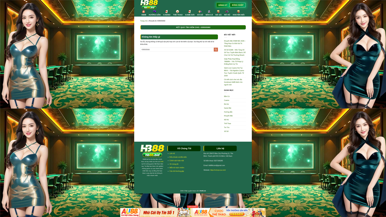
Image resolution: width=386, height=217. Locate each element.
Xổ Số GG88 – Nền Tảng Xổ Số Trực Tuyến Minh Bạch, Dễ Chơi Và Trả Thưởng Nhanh (235, 52)
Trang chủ (143, 21)
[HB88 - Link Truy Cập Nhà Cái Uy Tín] (173, 4)
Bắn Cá (209, 15)
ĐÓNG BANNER (192, 206)
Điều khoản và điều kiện (178, 157)
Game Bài (190, 15)
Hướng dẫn (155, 15)
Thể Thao (178, 15)
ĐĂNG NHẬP (238, 5)
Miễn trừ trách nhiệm (176, 167)
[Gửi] (216, 50)
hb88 (161, 161)
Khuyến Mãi (239, 15)
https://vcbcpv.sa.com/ (218, 170)
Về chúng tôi (173, 164)
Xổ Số (200, 15)
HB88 (143, 15)
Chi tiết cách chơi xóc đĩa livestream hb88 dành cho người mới (233, 82)
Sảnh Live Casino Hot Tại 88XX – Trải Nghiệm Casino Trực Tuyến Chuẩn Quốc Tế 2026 (234, 72)
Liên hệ (172, 153)
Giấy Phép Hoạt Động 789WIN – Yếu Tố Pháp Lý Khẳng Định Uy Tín (233, 61)
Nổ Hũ (227, 15)
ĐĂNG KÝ (223, 5)
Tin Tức (227, 127)
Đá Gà (219, 15)
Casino (166, 15)
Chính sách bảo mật (176, 160)
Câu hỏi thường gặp (176, 171)
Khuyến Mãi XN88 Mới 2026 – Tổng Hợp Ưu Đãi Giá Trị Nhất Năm (235, 43)
